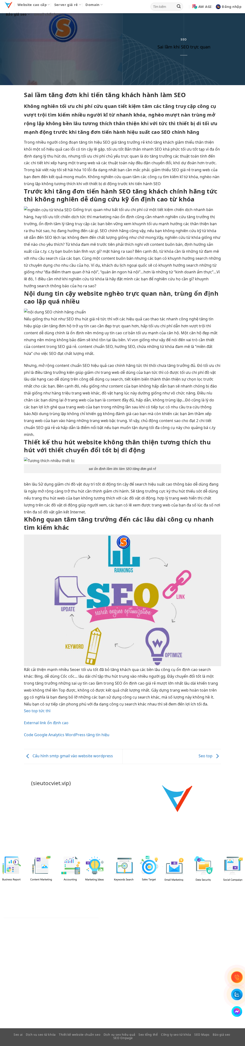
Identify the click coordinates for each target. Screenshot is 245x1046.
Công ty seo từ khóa (176, 1035)
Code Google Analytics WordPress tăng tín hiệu (66, 734)
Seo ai (18, 1035)
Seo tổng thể (148, 1035)
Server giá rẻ (66, 4)
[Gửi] (179, 7)
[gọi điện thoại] (237, 977)
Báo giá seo (16, 14)
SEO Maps (202, 1035)
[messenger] (237, 1011)
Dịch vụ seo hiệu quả (119, 1035)
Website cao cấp (32, 4)
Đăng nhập (231, 6)
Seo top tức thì (37, 710)
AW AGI (205, 6)
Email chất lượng (49, 14)
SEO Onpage (123, 1038)
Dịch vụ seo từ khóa (41, 1035)
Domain (92, 4)
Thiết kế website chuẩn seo (79, 1035)
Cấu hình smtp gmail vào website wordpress (72, 756)
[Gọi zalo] (237, 994)
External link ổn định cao (46, 722)
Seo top (206, 756)
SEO (184, 39)
